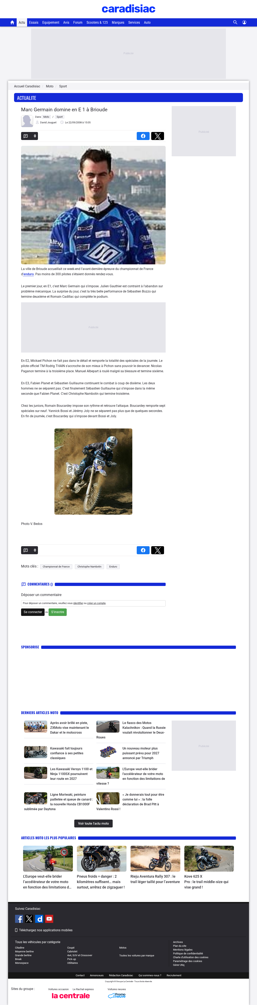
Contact (80, 975)
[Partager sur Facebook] (144, 134)
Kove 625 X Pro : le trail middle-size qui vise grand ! (206, 881)
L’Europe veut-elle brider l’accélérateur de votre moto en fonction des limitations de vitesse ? (47, 882)
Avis (66, 22)
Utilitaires (72, 962)
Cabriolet (72, 951)
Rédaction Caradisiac (121, 975)
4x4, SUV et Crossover (79, 955)
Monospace (22, 962)
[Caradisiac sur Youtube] (49, 919)
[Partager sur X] (158, 134)
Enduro (113, 566)
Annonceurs (97, 975)
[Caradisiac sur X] (29, 919)
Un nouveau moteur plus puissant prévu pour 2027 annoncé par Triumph (140, 753)
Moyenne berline (24, 951)
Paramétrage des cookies (187, 961)
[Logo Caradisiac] (128, 16)
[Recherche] (235, 22)
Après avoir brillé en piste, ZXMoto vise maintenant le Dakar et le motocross (69, 727)
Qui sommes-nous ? (150, 975)
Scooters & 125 (97, 22)
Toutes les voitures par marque (136, 955)
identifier (78, 603)
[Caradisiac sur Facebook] (19, 919)
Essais (33, 22)
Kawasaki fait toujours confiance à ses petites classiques (66, 753)
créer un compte (96, 603)
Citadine (19, 947)
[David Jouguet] (27, 126)
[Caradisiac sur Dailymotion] (39, 919)
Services (134, 22)
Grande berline (23, 955)
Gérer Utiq (178, 964)
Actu (22, 22)
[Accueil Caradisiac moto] (12, 22)
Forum (78, 22)
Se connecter (33, 612)
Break (18, 959)
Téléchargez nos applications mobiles (45, 930)
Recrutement (174, 975)
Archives (178, 942)
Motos (122, 947)
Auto (147, 22)
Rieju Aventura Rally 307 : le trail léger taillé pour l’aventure (155, 879)
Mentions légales (183, 949)
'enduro (28, 274)
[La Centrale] (71, 999)
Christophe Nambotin (89, 566)
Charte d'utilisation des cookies (190, 957)
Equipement (50, 22)
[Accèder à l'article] (35, 727)
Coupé (70, 947)
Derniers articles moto (39, 712)
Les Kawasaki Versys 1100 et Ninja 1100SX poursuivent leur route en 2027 (71, 774)
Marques (118, 22)
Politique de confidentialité (188, 953)
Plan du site (179, 945)
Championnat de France (56, 566)
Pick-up (71, 959)
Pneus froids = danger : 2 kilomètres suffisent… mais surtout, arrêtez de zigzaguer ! (101, 881)
